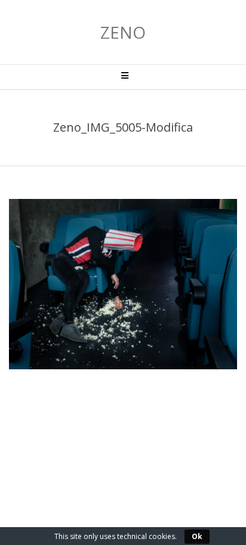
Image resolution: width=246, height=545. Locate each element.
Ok (197, 536)
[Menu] (123, 77)
